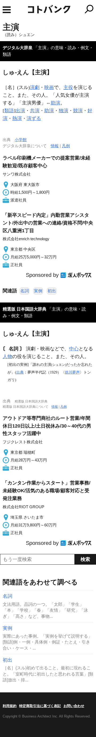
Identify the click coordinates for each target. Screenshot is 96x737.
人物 (7, 356)
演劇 (34, 87)
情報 (55, 145)
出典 (20, 372)
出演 (20, 110)
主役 (68, 87)
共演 (34, 110)
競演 (78, 110)
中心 (74, 348)
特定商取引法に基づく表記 (40, 706)
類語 (9, 110)
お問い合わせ (73, 706)
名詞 (24, 291)
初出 (51, 291)
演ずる (34, 118)
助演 (55, 103)
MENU (6, 10)
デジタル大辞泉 (18, 47)
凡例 (66, 145)
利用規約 (10, 706)
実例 (38, 291)
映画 (49, 87)
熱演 (17, 118)
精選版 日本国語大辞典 (24, 309)
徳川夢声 (72, 372)
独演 (63, 110)
